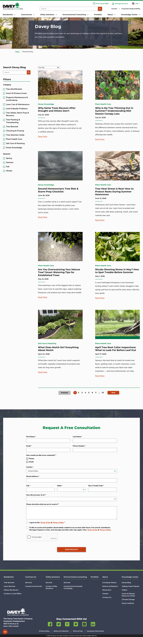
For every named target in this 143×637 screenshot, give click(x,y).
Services (28, 582)
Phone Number (79, 446)
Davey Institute (128, 603)
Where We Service (11, 590)
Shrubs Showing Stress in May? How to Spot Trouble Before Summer (117, 271)
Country (30, 467)
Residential (9, 577)
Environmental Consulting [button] (74, 15)
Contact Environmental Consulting (73, 587)
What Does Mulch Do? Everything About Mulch (58, 349)
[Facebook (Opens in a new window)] (50, 625)
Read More (42, 136)
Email (29, 446)
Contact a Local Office (12, 594)
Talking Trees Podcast (130, 586)
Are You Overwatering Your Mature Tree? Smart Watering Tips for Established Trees (59, 272)
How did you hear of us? (36, 495)
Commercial (30, 577)
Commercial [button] (26, 15)
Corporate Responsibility (130, 9)
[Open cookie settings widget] (5, 631)
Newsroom (106, 590)
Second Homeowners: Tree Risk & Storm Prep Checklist (58, 190)
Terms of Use (45, 522)
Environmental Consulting (75, 577)
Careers (114, 9)
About (105, 577)
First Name (31, 437)
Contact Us (106, 597)
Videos (124, 590)
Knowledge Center (130, 577)
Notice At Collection (61, 631)
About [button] (110, 15)
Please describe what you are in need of (42, 504)
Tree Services (9, 582)
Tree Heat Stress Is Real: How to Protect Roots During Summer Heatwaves (114, 191)
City (28, 486)
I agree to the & (47, 522)
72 (103, 393)
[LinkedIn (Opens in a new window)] (93, 625)
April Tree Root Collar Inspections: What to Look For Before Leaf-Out (115, 349)
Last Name (77, 437)
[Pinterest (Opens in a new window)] (67, 625)
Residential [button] (8, 15)
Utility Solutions (53, 577)
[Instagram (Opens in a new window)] (76, 625)
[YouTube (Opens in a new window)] (84, 625)
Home (17, 52)
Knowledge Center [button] (129, 15)
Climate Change (128, 599)
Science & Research (110, 586)
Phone (31, 458)
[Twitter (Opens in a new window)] (58, 625)
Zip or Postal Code (96, 486)
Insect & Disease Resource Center (128, 595)
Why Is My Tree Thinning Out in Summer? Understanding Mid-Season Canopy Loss (114, 111)
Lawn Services (9, 586)
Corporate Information (95, 631)
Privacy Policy (58, 522)
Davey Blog (126, 582)
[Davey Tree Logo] (18, 612)
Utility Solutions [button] (47, 15)
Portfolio (98, 15)
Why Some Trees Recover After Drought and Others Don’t (56, 109)
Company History (109, 582)
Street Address (32, 476)
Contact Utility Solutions (51, 587)
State (59, 486)
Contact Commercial (33, 586)
